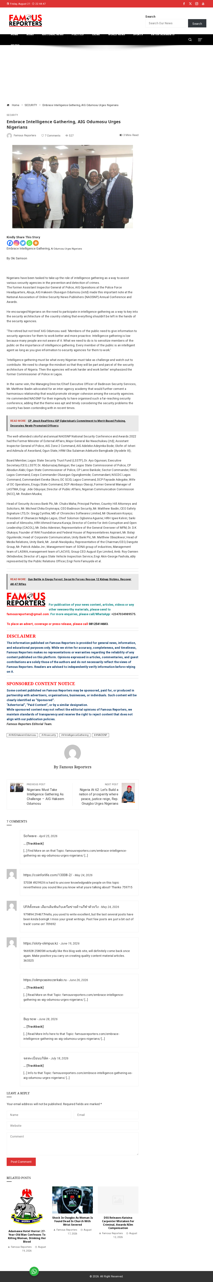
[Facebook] (10, 243)
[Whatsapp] (29, 243)
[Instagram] (16, 243)
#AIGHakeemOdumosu (23, 735)
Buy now (29, 1019)
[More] (36, 243)
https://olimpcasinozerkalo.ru (45, 980)
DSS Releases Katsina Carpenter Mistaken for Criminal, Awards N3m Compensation (118, 1223)
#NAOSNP (101, 735)
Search (150, 16)
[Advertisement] (106, 74)
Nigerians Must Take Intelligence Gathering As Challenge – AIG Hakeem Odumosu (45, 794)
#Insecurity (49, 735)
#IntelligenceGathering (76, 735)
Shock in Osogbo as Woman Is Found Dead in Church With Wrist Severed (72, 1221)
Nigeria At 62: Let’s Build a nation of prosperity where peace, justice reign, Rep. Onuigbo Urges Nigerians (98, 794)
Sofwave (30, 836)
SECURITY (12, 115)
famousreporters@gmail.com (28, 614)
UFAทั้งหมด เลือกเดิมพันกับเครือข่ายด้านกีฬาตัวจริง (61, 907)
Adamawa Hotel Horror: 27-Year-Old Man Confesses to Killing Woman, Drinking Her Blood (27, 1236)
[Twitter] (23, 243)
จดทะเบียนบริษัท (35, 1058)
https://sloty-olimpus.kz (40, 943)
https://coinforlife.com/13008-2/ (47, 875)
